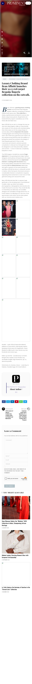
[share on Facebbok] (2, 49)
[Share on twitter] (8, 401)
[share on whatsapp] (2, 35)
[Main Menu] (2, 3)
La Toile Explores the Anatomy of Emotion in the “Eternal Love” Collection (16, 588)
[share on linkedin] (2, 42)
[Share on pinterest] (17, 401)
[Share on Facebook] (4, 401)
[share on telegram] (2, 32)
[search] (26, 3)
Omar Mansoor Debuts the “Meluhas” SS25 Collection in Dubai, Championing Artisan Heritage (14, 523)
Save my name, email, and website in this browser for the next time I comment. (15, 470)
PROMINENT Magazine (16, 387)
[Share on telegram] (25, 401)
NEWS (4, 79)
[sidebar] (29, 3)
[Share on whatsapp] (21, 401)
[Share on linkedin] (12, 401)
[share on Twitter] (2, 46)
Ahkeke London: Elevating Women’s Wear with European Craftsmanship (15, 556)
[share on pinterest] (2, 39)
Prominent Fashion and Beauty (19, 79)
